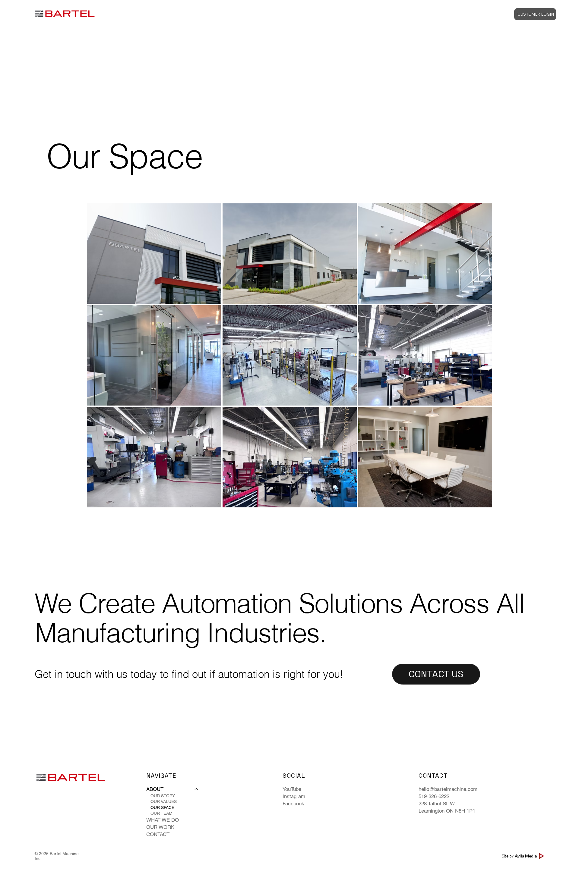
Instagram (294, 796)
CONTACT (157, 834)
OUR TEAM (161, 813)
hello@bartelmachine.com (448, 789)
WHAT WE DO (162, 820)
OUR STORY (162, 795)
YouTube (292, 789)
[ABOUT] (196, 789)
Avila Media (526, 855)
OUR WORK (160, 827)
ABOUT (154, 789)
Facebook (293, 804)
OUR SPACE (162, 807)
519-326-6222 (434, 796)
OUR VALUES (163, 801)
